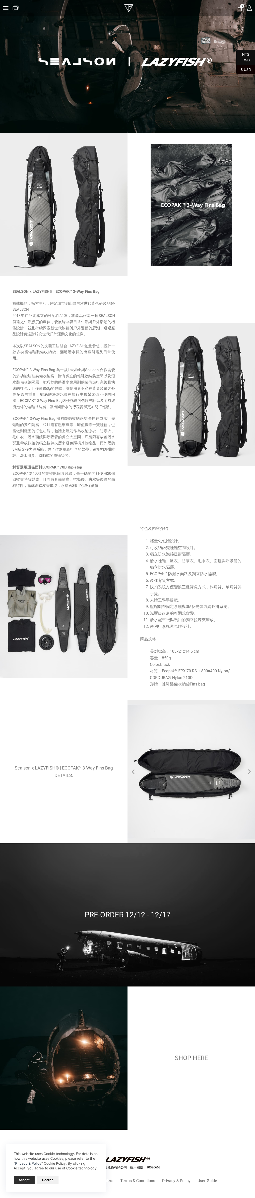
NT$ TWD (243, 57)
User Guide (207, 1180)
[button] (133, 772)
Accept (24, 1180)
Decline (48, 1180)
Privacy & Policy (28, 1163)
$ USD (243, 69)
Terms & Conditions (137, 1180)
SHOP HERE (191, 1058)
